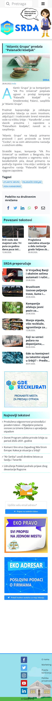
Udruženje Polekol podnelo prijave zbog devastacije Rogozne (25, 467)
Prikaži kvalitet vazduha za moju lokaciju (27, 597)
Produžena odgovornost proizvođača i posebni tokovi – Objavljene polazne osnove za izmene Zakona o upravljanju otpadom (25, 426)
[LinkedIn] (22, 207)
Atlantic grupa (11, 182)
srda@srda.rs (30, 698)
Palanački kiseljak (32, 182)
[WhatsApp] (29, 207)
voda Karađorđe (12, 186)
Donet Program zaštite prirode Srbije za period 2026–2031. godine (25, 439)
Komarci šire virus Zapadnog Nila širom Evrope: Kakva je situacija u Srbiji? (25, 449)
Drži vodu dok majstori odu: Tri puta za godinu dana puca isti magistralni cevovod (11, 244)
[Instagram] (24, 675)
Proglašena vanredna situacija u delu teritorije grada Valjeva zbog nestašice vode (39, 244)
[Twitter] (15, 207)
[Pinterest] (36, 207)
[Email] (43, 207)
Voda (14, 83)
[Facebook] (8, 207)
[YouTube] (24, 683)
